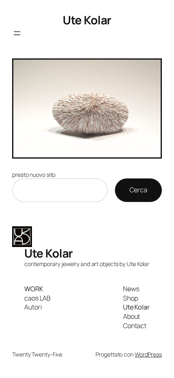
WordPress (148, 354)
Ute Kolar (87, 20)
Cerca (138, 189)
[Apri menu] (17, 33)
